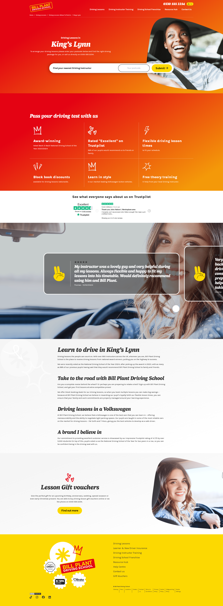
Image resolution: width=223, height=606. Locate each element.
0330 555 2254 (174, 4)
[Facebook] (43, 597)
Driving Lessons (97, 9)
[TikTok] (31, 597)
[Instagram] (37, 597)
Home (31, 15)
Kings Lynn (77, 15)
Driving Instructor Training (121, 9)
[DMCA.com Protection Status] (35, 594)
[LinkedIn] (49, 597)
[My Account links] (190, 3)
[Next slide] (175, 308)
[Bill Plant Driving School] (41, 6)
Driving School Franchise (149, 9)
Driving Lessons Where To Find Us (60, 15)
